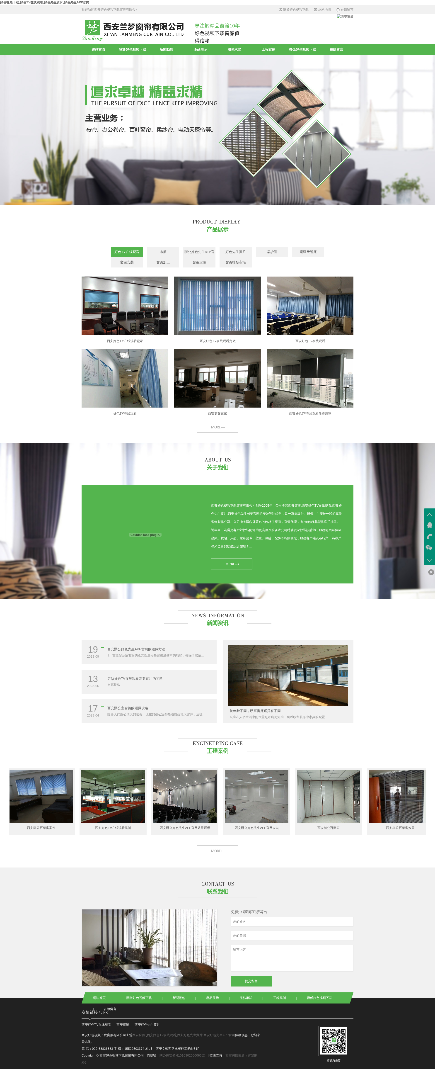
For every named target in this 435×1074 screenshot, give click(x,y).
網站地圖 (324, 9)
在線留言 (347, 9)
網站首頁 (98, 49)
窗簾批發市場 (235, 262)
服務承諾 (234, 49)
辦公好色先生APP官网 (199, 253)
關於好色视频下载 (296, 9)
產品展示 (200, 49)
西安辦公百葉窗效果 (367, 828)
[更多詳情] (277, 564)
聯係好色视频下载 (302, 49)
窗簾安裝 (127, 262)
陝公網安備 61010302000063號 (182, 1055)
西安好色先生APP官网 (219, 1035)
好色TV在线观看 (126, 252)
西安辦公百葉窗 (296, 828)
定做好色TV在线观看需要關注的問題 (135, 678)
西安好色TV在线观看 (96, 1024)
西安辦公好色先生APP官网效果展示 (152, 828)
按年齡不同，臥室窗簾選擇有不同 (255, 711)
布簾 (163, 252)
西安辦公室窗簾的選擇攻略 (127, 708)
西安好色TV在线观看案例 (80, 828)
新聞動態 (166, 49)
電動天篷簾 (308, 252)
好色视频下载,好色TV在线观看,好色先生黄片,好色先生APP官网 (44, 2)
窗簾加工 (163, 262)
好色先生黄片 (235, 252)
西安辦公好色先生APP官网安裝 (224, 828)
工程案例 (268, 49)
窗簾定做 (199, 262)
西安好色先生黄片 (147, 1024)
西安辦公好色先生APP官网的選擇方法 (136, 649)
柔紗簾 (272, 252)
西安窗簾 (122, 1024)
